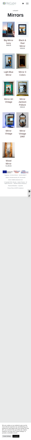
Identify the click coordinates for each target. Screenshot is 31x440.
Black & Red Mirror (22, 43)
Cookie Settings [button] (7, 436)
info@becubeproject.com (17, 179)
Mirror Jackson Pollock (22, 102)
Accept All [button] (15, 436)
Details (6, 31)
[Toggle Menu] (27, 3)
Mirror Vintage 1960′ (22, 134)
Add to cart (8, 28)
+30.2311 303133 (14, 175)
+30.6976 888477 (23, 175)
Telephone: (7, 175)
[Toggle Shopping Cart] (23, 3)
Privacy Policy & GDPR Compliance (16, 188)
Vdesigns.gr (24, 183)
